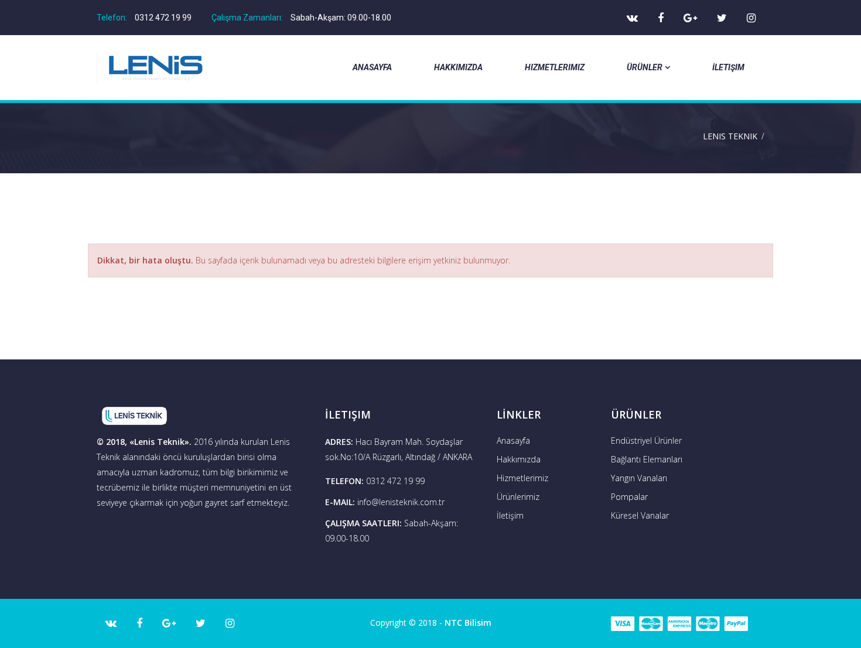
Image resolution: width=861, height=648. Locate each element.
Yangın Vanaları (639, 478)
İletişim (728, 67)
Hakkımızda (458, 67)
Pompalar (629, 496)
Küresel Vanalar (640, 515)
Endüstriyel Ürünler (646, 440)
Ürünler (644, 67)
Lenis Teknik (730, 136)
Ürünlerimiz (518, 496)
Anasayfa (372, 67)
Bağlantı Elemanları (646, 459)
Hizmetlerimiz (555, 67)
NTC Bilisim (468, 622)
